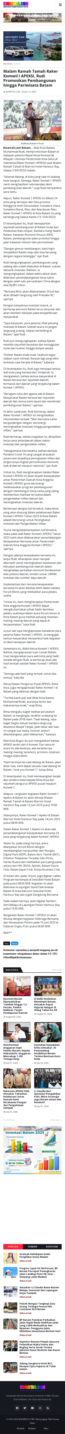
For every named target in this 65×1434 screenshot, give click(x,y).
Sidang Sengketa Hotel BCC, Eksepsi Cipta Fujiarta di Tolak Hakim (38, 1366)
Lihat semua (57, 970)
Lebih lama (55, 1120)
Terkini (32, 1246)
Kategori (52, 1246)
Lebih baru (10, 1120)
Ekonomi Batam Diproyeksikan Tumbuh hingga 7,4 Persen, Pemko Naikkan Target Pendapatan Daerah (15, 1005)
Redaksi (32, 1428)
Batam (17, 63)
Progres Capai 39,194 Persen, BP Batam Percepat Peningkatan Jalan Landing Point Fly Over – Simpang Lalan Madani (39, 1272)
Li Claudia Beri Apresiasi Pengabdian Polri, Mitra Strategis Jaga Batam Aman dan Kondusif (47, 1097)
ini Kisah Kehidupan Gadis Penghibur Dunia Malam (35, 1255)
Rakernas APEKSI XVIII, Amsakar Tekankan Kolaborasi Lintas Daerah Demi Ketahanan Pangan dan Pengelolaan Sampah (16, 1100)
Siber (46, 1428)
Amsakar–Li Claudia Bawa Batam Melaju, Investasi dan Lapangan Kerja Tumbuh (39, 1290)
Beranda (7, 63)
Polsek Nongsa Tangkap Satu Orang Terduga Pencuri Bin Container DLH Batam (37, 1306)
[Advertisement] (32, 1209)
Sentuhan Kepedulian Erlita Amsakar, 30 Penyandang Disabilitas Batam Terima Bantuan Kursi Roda (47, 1052)
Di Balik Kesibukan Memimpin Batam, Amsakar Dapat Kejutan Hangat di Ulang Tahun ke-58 (45, 1004)
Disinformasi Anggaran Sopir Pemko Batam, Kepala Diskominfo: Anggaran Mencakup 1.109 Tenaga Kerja (16, 1052)
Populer (13, 1246)
